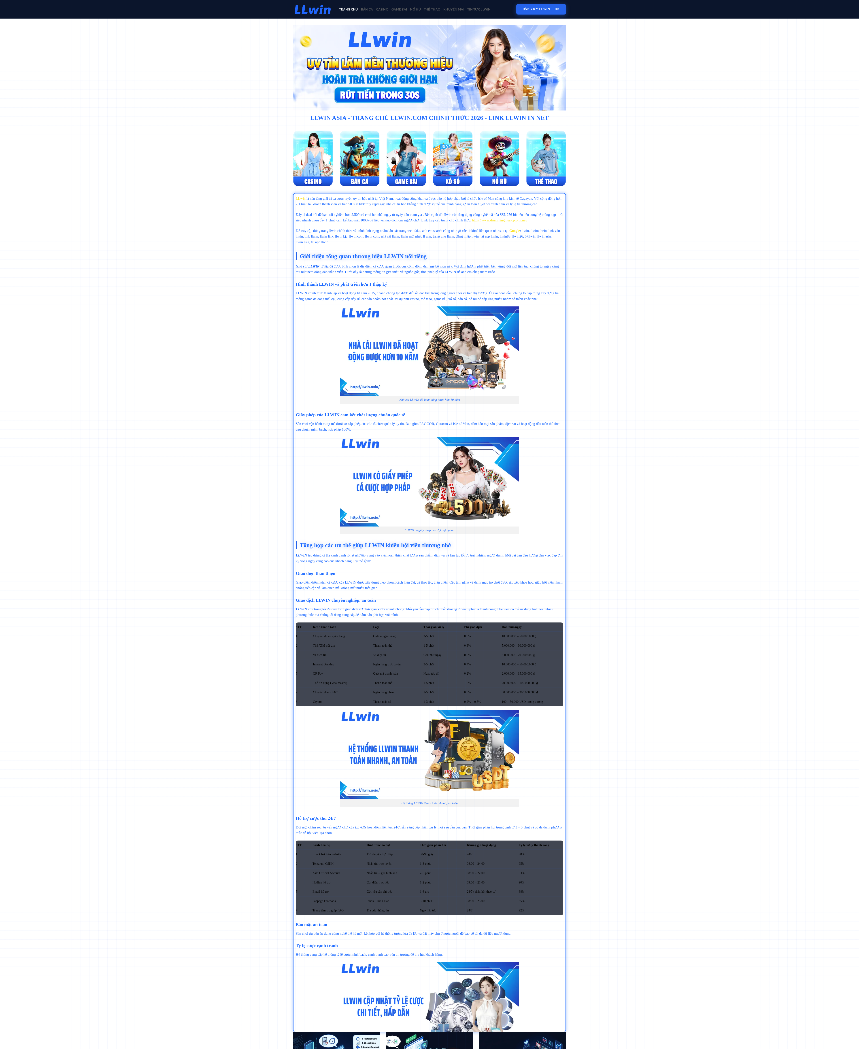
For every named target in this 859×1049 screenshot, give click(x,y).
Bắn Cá (367, 9)
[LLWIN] (312, 9)
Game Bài (399, 9)
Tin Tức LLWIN (479, 9)
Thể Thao (432, 9)
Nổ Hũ (415, 9)
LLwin (301, 198)
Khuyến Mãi (453, 9)
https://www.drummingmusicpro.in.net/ (499, 220)
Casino (382, 9)
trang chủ (348, 9)
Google (514, 231)
